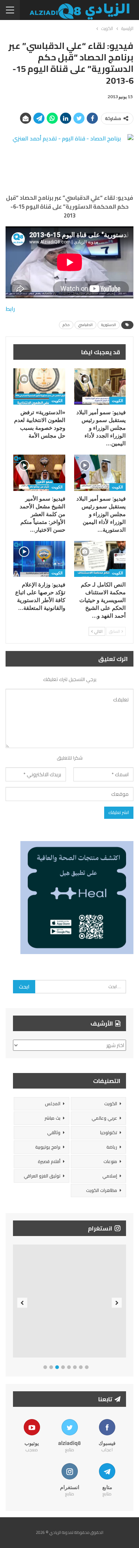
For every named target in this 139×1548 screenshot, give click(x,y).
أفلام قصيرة (49, 1161)
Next (117, 1303)
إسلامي (109, 1176)
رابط (10, 308)
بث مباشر (52, 1118)
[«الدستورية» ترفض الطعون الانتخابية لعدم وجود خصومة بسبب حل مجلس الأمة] (39, 386)
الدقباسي (85, 324)
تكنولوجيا (108, 1132)
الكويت (117, 400)
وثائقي (53, 1132)
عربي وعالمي (104, 1118)
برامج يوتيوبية (47, 1147)
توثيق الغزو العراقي (42, 1176)
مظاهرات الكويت (101, 1190)
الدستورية (108, 324)
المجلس (52, 1103)
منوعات (110, 1161)
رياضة (111, 1147)
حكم (66, 324)
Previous (22, 1303)
